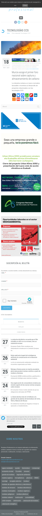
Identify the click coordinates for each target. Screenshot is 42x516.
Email (3, 273)
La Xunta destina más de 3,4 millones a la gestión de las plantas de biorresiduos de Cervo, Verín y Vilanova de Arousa (25, 399)
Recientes (21, 322)
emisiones (14, 69)
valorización (17, 500)
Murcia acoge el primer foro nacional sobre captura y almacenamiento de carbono (25, 75)
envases (26, 471)
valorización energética (9, 504)
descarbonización (19, 67)
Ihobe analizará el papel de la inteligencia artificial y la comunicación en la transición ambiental (24, 357)
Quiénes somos (20, 513)
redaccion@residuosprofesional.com (12, 459)
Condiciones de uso (32, 513)
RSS (25, 22)
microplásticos (19, 478)
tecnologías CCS (22, 69)
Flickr (22, 22)
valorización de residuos (30, 500)
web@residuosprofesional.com (10, 462)
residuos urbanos (7, 497)
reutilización (19, 497)
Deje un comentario (33, 69)
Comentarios (21, 332)
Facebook (15, 22)
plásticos (29, 478)
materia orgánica (7, 478)
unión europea (6, 500)
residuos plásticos (22, 494)
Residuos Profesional (20, 63)
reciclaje (4, 481)
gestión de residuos (8, 474)
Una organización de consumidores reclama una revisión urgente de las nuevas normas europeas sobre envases (26, 385)
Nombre (4, 281)
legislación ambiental (23, 474)
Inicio (8, 33)
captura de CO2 (31, 63)
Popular (21, 327)
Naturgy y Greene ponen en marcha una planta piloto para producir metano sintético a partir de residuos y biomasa (25, 371)
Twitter (19, 22)
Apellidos (4, 290)
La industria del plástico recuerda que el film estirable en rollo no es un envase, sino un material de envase (24, 341)
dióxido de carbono (30, 67)
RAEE (36, 478)
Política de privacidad (7, 513)
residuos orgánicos (24, 491)
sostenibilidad (29, 497)
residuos (26, 481)
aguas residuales (7, 468)
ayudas (17, 468)
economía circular (7, 471)
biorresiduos (26, 468)
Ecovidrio (19, 471)
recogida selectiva (15, 481)
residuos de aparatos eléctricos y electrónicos (16, 484)
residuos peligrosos (8, 494)
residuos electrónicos (24, 487)
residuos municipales (8, 491)
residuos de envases (8, 487)
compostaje (35, 468)
